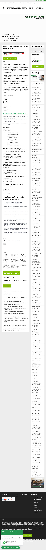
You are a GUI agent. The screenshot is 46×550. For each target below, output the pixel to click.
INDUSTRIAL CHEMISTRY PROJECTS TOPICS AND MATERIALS (36, 295)
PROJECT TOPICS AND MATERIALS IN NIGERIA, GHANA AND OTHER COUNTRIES (23, 541)
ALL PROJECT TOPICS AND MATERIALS (35, 115)
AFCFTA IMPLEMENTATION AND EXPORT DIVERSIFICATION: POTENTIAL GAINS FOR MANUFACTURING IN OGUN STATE (14, 313)
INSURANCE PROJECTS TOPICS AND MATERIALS (36, 302)
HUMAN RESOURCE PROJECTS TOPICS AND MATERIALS (37, 289)
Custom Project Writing (39, 497)
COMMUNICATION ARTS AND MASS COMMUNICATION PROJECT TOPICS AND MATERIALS (36, 182)
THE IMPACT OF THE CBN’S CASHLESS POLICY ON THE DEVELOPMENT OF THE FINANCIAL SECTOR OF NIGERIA (6, 259)
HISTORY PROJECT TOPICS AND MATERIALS (36, 269)
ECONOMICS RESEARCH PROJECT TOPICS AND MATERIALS (36, 212)
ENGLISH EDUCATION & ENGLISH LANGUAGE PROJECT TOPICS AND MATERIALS (37, 234)
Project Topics (37, 508)
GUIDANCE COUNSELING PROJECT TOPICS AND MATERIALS (36, 262)
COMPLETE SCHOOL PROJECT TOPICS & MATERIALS (13, 52)
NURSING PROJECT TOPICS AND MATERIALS (36, 374)
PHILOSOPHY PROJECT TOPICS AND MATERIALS (36, 403)
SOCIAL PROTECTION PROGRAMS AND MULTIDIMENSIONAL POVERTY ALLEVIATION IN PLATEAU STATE (15, 308)
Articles (35, 501)
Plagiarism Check (38, 510)
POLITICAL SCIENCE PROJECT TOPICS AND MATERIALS (37, 409)
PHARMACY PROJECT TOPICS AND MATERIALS (36, 397)
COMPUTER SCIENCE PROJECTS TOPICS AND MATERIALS (37, 198)
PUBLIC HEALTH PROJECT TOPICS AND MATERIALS (36, 433)
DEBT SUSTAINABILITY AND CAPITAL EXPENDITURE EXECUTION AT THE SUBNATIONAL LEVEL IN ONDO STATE (16, 303)
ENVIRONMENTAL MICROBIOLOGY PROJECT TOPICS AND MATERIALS (36, 242)
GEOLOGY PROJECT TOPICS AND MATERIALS (37, 255)
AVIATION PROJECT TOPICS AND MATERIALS (36, 127)
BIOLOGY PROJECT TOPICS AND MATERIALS (36, 145)
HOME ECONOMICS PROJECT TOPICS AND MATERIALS (36, 275)
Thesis (35, 507)
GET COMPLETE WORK (10, 58)
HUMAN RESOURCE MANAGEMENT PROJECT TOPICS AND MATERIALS (37, 282)
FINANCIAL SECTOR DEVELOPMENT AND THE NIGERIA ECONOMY (15, 47)
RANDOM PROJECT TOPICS (36, 438)
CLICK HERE (7, 286)
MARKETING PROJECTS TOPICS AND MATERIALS (36, 340)
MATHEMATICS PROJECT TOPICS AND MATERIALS (36, 347)
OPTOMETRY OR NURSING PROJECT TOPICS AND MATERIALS (36, 390)
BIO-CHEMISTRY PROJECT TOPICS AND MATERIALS (36, 139)
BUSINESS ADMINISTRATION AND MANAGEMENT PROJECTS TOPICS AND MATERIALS (36, 159)
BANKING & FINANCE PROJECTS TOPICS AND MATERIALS (37, 133)
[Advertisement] (12, 24)
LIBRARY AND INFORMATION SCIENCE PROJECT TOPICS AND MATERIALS (36, 323)
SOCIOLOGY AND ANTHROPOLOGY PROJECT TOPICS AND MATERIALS (36, 452)
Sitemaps (36, 512)
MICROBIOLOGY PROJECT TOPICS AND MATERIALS (36, 359)
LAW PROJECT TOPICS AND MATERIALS (35, 316)
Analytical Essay (37, 499)
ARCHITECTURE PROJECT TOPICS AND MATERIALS (36, 121)
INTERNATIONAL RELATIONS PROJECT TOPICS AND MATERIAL (36, 309)
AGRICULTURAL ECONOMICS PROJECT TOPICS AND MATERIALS (36, 101)
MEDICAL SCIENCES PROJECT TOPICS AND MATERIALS (37, 353)
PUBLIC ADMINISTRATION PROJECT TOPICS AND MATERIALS (36, 426)
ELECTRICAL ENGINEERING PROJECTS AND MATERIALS (36, 225)
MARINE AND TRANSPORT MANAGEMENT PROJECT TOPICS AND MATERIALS (36, 333)
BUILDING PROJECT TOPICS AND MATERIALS (37, 151)
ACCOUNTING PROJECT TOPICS (36, 88)
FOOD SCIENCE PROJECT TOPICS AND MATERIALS (36, 249)
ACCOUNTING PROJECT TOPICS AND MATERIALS (36, 94)
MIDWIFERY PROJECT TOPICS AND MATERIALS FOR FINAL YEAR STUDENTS (36, 366)
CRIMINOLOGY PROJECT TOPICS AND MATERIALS (36, 205)
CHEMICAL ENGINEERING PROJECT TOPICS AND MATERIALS (36, 167)
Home (32, 16)
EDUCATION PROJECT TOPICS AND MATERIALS (36, 219)
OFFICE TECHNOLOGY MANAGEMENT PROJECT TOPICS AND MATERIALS (36, 381)
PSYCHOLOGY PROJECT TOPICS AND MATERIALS (36, 419)
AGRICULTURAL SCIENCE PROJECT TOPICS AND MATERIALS (36, 108)
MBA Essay (36, 505)
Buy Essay (36, 504)
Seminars (36, 502)
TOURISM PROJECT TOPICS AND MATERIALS (36, 467)
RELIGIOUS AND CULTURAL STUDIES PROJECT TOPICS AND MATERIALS (37, 444)
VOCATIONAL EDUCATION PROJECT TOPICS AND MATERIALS (36, 473)
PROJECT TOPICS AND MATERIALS (36, 414)
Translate (41, 51)
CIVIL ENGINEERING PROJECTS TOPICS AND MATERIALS (37, 174)
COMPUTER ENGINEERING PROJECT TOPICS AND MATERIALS (36, 190)
